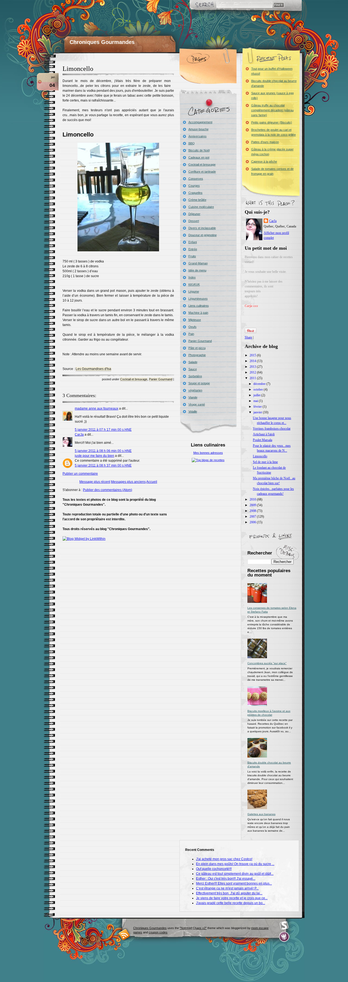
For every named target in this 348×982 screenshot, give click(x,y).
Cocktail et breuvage (133, 379)
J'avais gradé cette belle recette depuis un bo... (230, 903)
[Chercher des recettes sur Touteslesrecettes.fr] (208, 460)
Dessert (193, 221)
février (258, 406)
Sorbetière (195, 376)
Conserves (195, 178)
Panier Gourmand (160, 379)
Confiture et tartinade (202, 171)
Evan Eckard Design (284, 937)
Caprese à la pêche (264, 161)
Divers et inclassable (202, 228)
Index (192, 277)
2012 (253, 372)
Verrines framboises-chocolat (271, 428)
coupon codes (158, 932)
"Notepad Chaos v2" (193, 928)
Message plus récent (94, 482)
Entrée (192, 249)
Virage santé (196, 404)
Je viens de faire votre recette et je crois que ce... (232, 898)
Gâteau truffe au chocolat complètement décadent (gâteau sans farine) (272, 110)
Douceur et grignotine (202, 235)
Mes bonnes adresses (208, 452)
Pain (191, 333)
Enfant (192, 242)
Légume (193, 291)
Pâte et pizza (197, 348)
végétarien (195, 390)
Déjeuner (194, 214)
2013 (253, 367)
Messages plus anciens (128, 482)
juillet (257, 395)
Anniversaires (197, 136)
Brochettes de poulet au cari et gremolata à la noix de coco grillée (273, 132)
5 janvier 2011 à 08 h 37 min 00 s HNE (103, 465)
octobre (258, 389)
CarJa (79, 434)
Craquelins (195, 192)
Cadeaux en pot (198, 157)
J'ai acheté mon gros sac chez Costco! (224, 859)
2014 (253, 361)
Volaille (192, 411)
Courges (194, 185)
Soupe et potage (199, 383)
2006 (253, 522)
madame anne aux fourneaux (96, 408)
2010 (253, 499)
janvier (258, 412)
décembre (259, 384)
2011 (253, 378)
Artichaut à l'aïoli (264, 434)
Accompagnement (200, 122)
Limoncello (78, 68)
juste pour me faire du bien (94, 456)
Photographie (197, 355)
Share (248, 337)
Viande (192, 397)
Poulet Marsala (262, 440)
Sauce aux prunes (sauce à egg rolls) (272, 95)
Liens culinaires (198, 305)
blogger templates (124, 934)
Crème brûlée (197, 199)
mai (256, 401)
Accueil (151, 482)
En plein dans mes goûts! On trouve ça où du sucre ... (235, 864)
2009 (253, 505)
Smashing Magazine (284, 925)
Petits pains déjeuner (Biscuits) (271, 122)
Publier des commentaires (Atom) (107, 490)
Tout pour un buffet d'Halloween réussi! (272, 71)
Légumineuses (198, 298)
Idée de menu (197, 270)
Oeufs (192, 326)
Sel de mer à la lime (265, 462)
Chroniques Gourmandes (102, 42)
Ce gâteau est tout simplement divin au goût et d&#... (235, 874)
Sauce (192, 369)
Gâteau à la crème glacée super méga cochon (272, 152)
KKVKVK (194, 284)
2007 (253, 516)
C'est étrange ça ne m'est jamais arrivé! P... (227, 888)
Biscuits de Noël (199, 150)
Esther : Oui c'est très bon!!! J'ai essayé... (225, 878)
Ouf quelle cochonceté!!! (214, 869)
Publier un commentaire (80, 474)
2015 (253, 355)
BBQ (191, 143)
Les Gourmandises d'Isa (93, 369)
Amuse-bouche (198, 129)
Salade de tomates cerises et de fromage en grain (272, 171)
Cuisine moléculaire (201, 206)
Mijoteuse (194, 319)
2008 (253, 511)
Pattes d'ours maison (265, 142)
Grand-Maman (198, 263)
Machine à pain (198, 312)
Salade (192, 362)
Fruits (192, 256)
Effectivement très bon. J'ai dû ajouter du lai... (229, 893)
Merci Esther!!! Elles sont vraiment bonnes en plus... (234, 883)
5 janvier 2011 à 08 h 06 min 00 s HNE (103, 451)
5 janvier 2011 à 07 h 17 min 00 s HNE (103, 430)
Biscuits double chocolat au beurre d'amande (274, 83)
